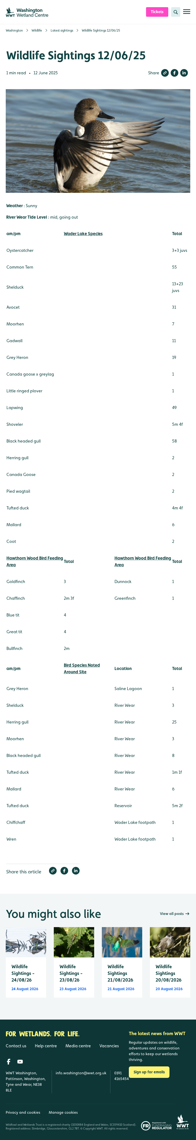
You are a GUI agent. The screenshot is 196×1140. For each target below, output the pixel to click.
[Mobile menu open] (186, 13)
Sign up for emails (149, 1072)
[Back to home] (182, 1117)
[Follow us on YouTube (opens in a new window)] (20, 1061)
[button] (165, 73)
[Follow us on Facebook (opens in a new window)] (8, 1061)
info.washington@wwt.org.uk (81, 1073)
